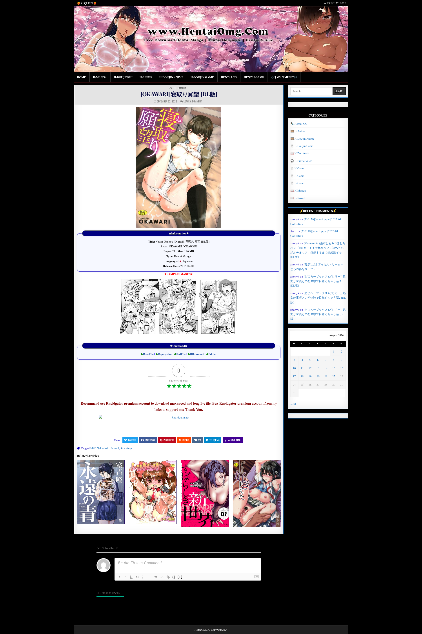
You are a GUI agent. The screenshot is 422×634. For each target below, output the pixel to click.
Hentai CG (229, 77)
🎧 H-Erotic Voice (301, 161)
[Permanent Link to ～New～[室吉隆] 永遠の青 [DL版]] (100, 492)
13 (318, 368)
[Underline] (131, 577)
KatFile (181, 354)
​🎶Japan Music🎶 (284, 77)
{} (173, 576)
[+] (180, 576)
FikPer (212, 354)
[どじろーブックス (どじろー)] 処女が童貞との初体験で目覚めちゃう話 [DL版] (318, 314)
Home (81, 77)
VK (199, 440)
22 (333, 376)
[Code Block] (162, 577)
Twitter (132, 440)
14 (325, 368)
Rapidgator (165, 354)
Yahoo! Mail (234, 440)
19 (310, 376)
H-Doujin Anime (171, 77)
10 (294, 368)
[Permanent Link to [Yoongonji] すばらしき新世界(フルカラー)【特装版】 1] (205, 493)
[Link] (168, 577)
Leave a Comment (193, 101)
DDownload (197, 354)
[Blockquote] (156, 577)
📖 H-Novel (297, 198)
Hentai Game (254, 77)
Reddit (185, 440)
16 (341, 368)
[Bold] (119, 577)
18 (302, 376)
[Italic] (125, 577)
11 (302, 368)
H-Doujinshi (123, 77)
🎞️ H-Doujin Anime (302, 139)
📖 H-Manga (179, 88)
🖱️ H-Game (297, 168)
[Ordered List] (143, 577)
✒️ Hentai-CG (298, 124)
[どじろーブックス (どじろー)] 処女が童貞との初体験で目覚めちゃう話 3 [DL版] (318, 281)
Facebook (150, 440)
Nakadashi (103, 448)
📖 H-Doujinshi (299, 153)
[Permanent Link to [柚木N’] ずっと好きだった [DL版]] (256, 493)
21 (325, 376)
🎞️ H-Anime (297, 131)
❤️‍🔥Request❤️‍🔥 (87, 3)
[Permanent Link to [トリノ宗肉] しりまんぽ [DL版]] (152, 492)
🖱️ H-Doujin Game (301, 146)
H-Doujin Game (202, 77)
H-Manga (100, 77)
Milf (93, 448)
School (115, 448)
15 (333, 368)
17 (294, 376)
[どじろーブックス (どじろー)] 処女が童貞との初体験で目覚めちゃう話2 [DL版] (318, 297)
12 (310, 368)
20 (318, 376)
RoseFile (148, 354)
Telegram (214, 440)
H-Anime (146, 77)
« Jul (293, 404)
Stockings (126, 448)
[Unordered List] (150, 577)
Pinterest (169, 440)
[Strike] (137, 577)
